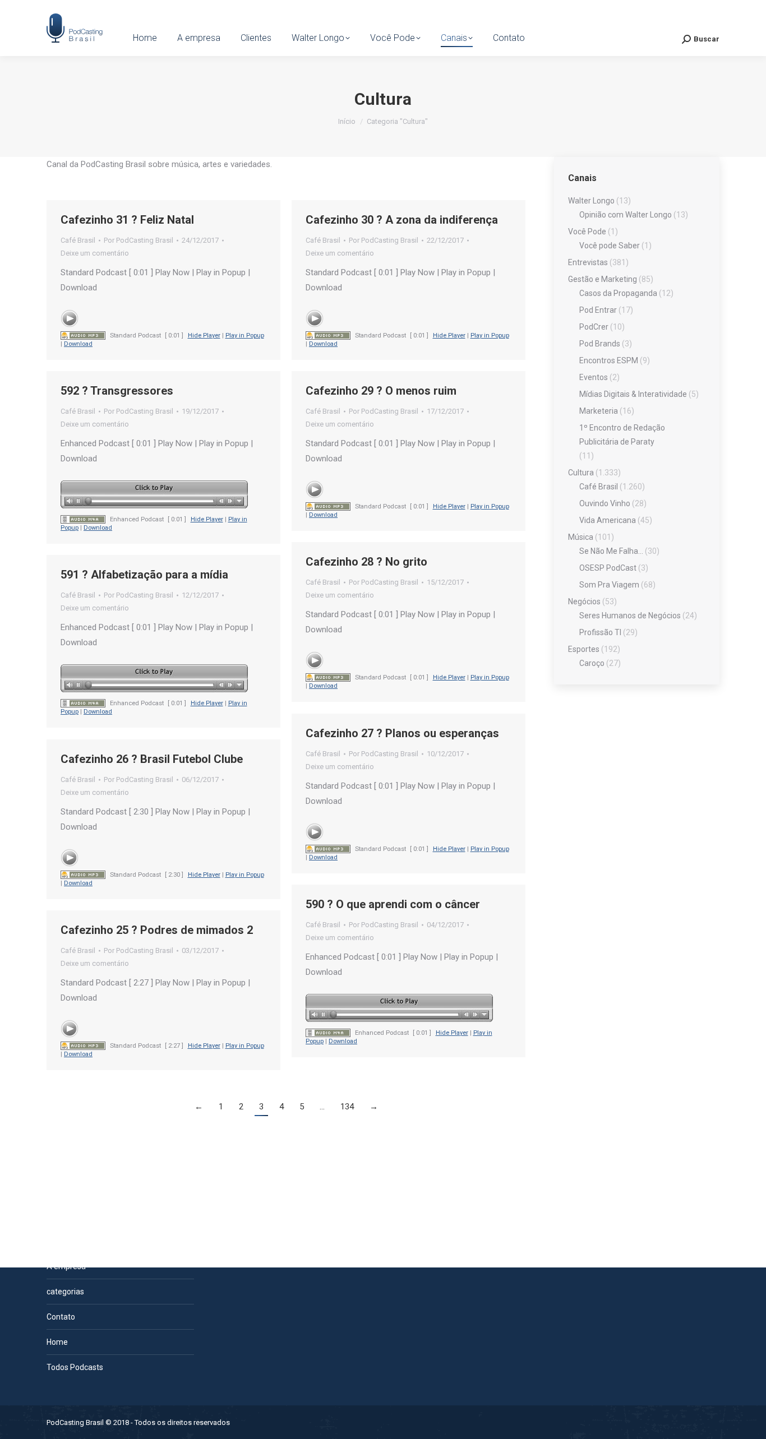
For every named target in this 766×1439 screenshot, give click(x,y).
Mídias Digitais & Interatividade (633, 394)
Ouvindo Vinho (604, 503)
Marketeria (598, 410)
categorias (65, 1291)
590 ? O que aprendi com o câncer (393, 904)
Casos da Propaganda (618, 293)
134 (347, 1107)
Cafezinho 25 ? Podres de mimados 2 (157, 930)
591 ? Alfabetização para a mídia (144, 574)
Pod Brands (599, 343)
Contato (61, 1316)
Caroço (592, 663)
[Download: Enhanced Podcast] (83, 519)
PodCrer (593, 326)
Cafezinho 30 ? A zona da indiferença (402, 219)
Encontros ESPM (608, 360)
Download (78, 344)
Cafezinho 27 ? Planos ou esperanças (402, 733)
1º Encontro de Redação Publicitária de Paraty (622, 434)
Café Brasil (78, 240)
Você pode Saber (609, 245)
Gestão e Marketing (602, 279)
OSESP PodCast (607, 567)
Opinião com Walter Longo (625, 214)
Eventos (593, 377)
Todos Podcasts (75, 1367)
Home (57, 1342)
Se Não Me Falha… (611, 551)
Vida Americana (607, 520)
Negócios (584, 601)
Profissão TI (600, 632)
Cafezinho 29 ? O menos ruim (381, 390)
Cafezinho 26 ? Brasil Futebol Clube (152, 759)
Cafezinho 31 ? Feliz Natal (127, 219)
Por (138, 240)
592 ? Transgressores (117, 390)
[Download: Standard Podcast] (83, 335)
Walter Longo (591, 200)
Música (580, 537)
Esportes (583, 649)
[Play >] (70, 318)
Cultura (581, 472)
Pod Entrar (598, 310)
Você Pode (587, 231)
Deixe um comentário (95, 253)
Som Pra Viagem (609, 584)
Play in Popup (244, 335)
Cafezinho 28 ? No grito (366, 561)
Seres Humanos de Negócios (630, 615)
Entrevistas (588, 262)
